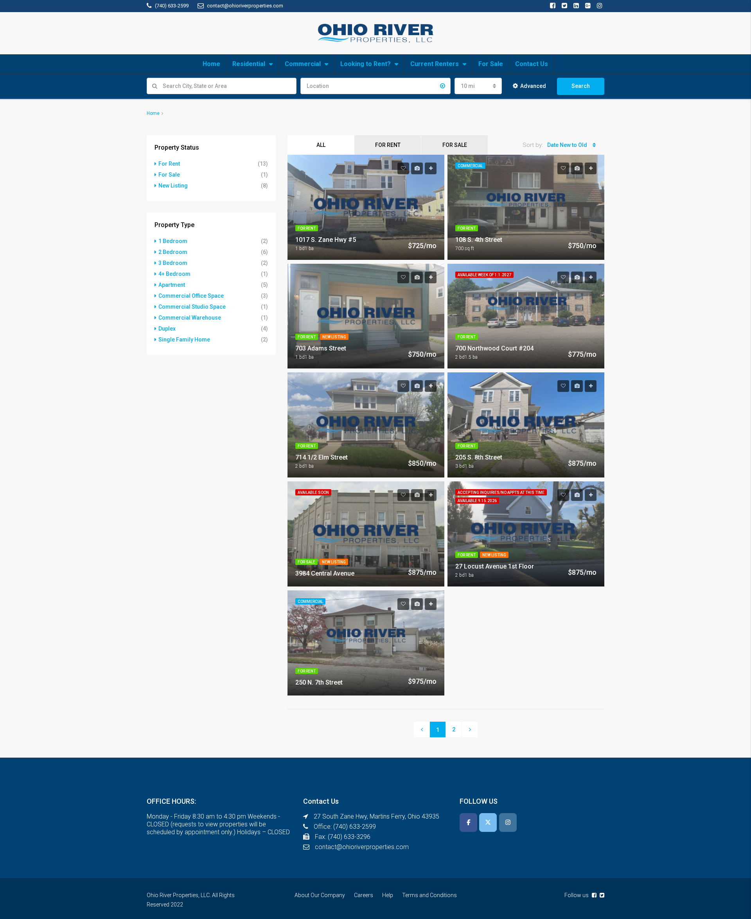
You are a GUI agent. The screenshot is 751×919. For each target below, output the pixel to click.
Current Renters (434, 64)
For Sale (490, 64)
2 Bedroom (172, 252)
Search (580, 86)
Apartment (171, 285)
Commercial (303, 64)
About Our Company (320, 895)
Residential (248, 64)
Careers (363, 895)
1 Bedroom (172, 241)
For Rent (388, 145)
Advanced (533, 86)
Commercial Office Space (191, 296)
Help (387, 895)
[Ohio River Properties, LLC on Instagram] (508, 822)
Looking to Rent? (365, 64)
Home (211, 64)
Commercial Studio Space (192, 307)
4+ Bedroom (174, 274)
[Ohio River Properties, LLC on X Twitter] (488, 822)
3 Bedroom (172, 263)
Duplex (167, 328)
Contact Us (531, 64)
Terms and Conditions (429, 895)
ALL (320, 145)
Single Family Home (184, 339)
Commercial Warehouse (189, 318)
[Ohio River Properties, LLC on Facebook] (468, 822)
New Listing (173, 185)
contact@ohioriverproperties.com (362, 847)
